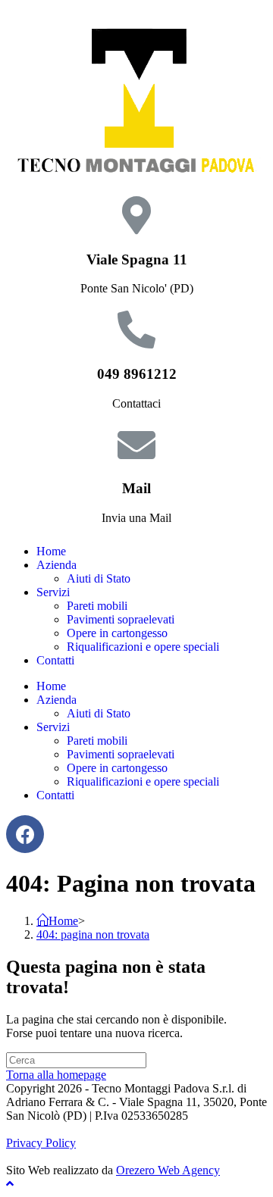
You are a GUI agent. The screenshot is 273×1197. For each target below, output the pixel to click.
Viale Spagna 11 (136, 259)
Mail (136, 488)
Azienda (56, 564)
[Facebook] (25, 834)
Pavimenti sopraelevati (120, 619)
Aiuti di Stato (98, 578)
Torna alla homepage (56, 1074)
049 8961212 (137, 374)
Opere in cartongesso (117, 633)
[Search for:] (76, 1059)
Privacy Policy (41, 1142)
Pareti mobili (97, 605)
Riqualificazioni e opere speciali (143, 646)
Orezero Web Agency (168, 1170)
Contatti (55, 660)
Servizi (53, 592)
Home (51, 551)
